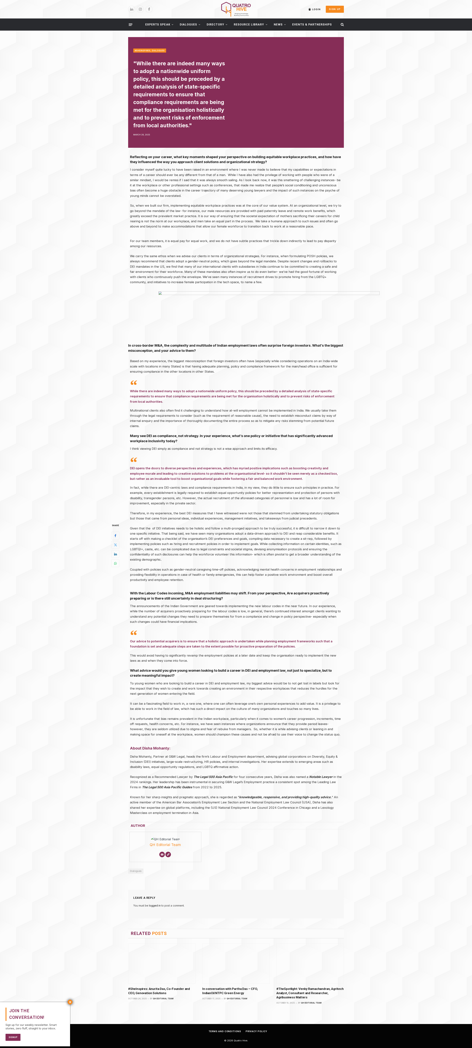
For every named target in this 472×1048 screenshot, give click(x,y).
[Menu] (130, 24)
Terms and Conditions (225, 1031)
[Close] (70, 1002)
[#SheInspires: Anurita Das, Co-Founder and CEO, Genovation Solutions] (162, 964)
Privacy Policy (256, 1031)
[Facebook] (115, 535)
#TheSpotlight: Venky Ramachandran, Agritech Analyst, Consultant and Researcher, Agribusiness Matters (310, 993)
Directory (215, 24)
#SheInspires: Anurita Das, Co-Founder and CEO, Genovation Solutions (159, 991)
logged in (155, 905)
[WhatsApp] (115, 563)
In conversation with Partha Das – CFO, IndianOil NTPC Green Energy (230, 991)
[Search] (342, 24)
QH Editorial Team (165, 844)
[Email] (162, 854)
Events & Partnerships (312, 24)
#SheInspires (142, 50)
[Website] (168, 854)
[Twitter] (115, 545)
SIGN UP (335, 9)
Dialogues (188, 24)
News (278, 24)
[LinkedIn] (115, 554)
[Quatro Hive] (236, 9)
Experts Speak (157, 24)
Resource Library (249, 24)
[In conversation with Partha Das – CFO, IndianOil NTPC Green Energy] (236, 964)
